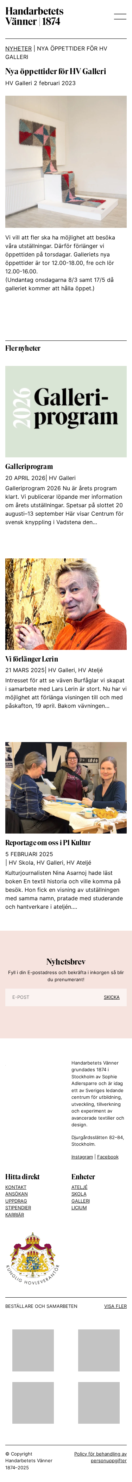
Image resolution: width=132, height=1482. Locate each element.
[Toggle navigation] (118, 16)
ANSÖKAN (16, 1194)
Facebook (108, 1157)
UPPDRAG (16, 1201)
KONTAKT (15, 1187)
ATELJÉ (79, 1187)
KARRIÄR (14, 1214)
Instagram (82, 1157)
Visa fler (115, 1306)
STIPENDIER (18, 1207)
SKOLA (79, 1194)
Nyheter (18, 48)
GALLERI (80, 1201)
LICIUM (79, 1207)
